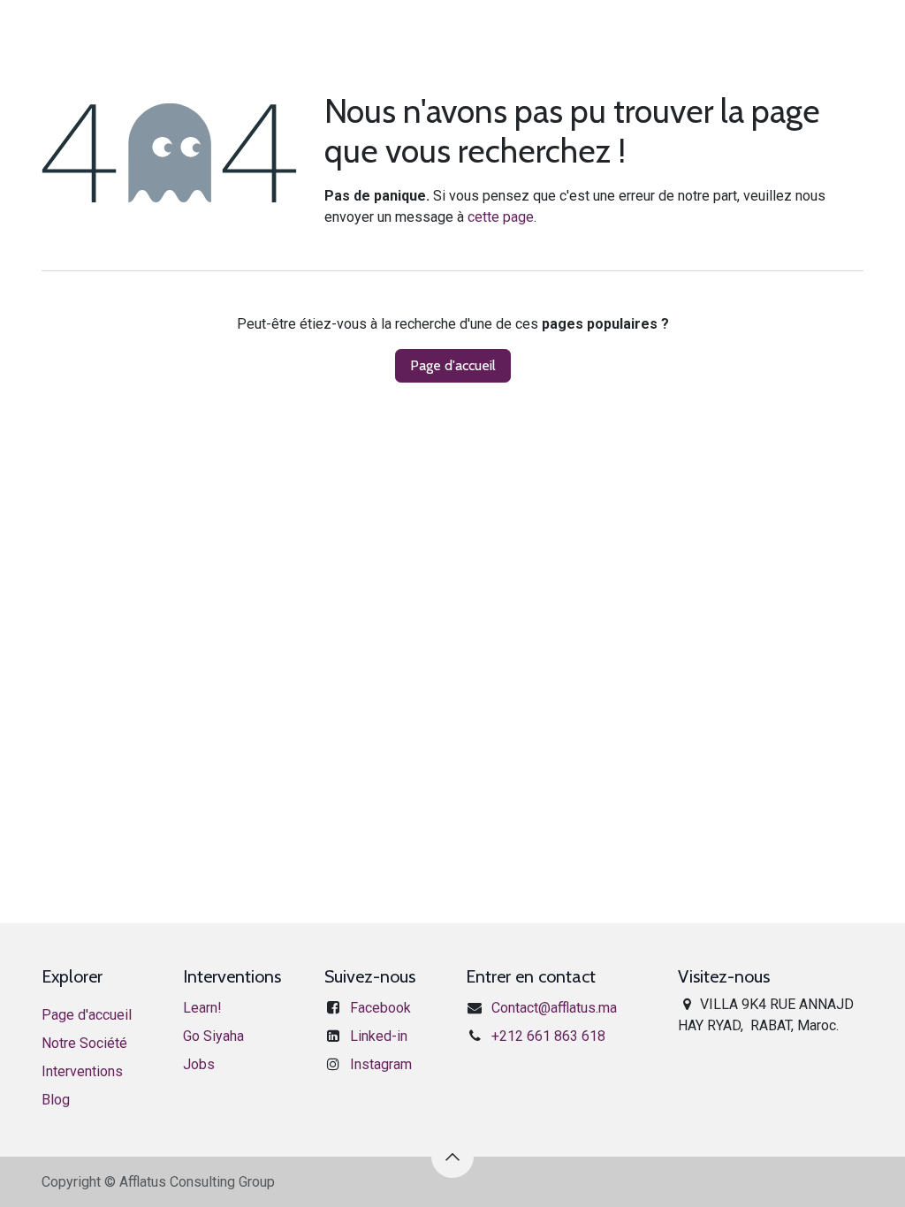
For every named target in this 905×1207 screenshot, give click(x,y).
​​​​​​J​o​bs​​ (199, 1064)
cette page (501, 217)
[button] (452, 1156)
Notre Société (84, 1043)
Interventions (82, 1071)
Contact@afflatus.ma (554, 1007)
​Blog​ (56, 1099)
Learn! (202, 1007)
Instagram (381, 1064)
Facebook (380, 1007)
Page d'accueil (453, 365)
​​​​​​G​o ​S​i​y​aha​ (213, 1036)
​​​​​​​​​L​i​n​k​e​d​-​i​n (378, 1036)
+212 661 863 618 (548, 1036)
